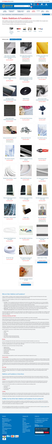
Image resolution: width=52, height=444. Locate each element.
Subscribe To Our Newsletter (41, 428)
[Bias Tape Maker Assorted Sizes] (26, 230)
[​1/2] (42, 170)
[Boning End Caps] (42, 110)
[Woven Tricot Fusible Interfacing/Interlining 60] (42, 90)
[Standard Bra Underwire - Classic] (9, 170)
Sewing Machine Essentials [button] (11, 11)
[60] (42, 47)
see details (11, 1)
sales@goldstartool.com (39, 422)
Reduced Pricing (5, 418)
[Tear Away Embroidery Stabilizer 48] (26, 270)
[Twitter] (35, 425)
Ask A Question (46, 14)
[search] (29, 6)
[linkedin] (39, 425)
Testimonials (25, 428)
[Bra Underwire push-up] (42, 129)
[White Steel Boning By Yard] (26, 170)
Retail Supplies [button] (47, 11)
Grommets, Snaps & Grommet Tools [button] (20, 11)
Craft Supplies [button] (42, 11)
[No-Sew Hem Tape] (10, 249)
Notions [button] (38, 10)
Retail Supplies (4, 433)
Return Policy (25, 424)
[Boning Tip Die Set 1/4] (10, 129)
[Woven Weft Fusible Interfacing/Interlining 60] (9, 110)
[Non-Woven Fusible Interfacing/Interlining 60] (10, 90)
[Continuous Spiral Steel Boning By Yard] (26, 150)
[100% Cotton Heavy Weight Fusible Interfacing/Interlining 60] (9, 47)
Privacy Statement (25, 427)
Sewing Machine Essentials (6, 424)
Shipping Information (26, 423)
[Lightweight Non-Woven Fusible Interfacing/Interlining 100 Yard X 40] (26, 69)
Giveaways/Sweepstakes (26, 430)
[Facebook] (37, 425)
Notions (3, 430)
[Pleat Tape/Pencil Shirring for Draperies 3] (26, 249)
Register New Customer (26, 429)
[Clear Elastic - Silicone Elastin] (9, 209)
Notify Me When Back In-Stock (42, 262)
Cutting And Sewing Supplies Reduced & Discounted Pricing (6, 421)
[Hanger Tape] (26, 209)
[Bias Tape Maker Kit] (42, 209)
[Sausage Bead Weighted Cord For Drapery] (10, 230)
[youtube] (41, 425)
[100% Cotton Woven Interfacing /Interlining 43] (26, 47)
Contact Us (24, 419)
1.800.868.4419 (40, 1)
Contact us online (44, 406)
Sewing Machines (5, 423)
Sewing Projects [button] (33, 11)
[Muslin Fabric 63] (42, 69)
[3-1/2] (42, 230)
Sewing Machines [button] (5, 11)
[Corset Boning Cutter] (42, 150)
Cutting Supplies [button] (28, 11)
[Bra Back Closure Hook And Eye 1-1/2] (26, 189)
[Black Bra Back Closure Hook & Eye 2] (9, 189)
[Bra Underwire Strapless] (9, 150)
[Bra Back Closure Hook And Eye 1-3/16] (42, 189)
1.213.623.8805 (47, 1)
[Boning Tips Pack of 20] (26, 129)
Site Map (24, 432)
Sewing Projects (4, 429)
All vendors (19, 39)
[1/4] (26, 110)
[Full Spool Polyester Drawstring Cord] (9, 69)
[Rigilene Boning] (26, 90)
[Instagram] (38, 425)
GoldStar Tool (12, 39)
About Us (24, 418)
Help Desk (24, 422)
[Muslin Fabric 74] (42, 249)
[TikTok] (42, 425)
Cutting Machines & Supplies (6, 428)
